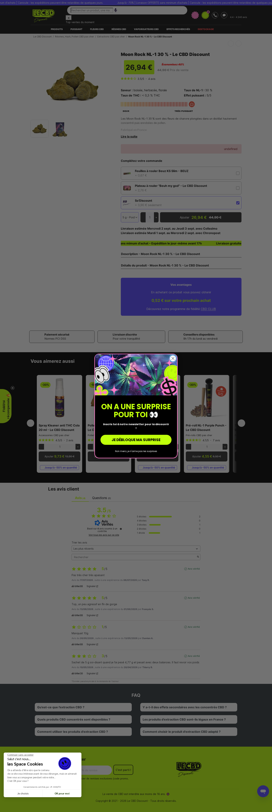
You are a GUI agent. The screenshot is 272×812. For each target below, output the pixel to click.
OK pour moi (62, 793)
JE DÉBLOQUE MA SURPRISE (136, 439)
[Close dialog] (173, 358)
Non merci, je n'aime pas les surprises (136, 451)
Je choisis (23, 793)
